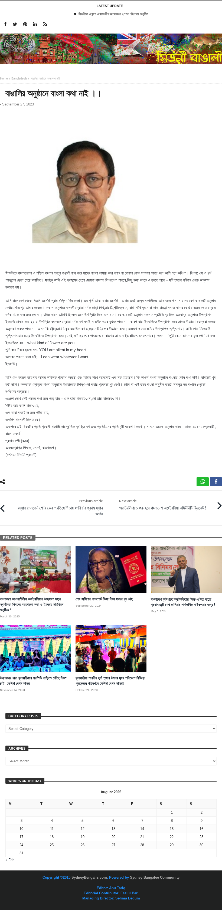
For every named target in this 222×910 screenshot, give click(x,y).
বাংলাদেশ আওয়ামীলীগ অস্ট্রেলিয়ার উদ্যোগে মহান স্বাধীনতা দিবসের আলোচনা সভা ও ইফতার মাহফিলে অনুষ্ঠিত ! (31, 604)
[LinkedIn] (35, 24)
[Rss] (45, 24)
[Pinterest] (25, 24)
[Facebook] (5, 24)
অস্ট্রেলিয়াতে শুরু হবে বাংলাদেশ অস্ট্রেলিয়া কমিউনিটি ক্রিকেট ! (162, 505)
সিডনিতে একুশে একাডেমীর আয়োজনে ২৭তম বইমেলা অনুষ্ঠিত (113, 14)
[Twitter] (15, 24)
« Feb (9, 860)
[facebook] (216, 481)
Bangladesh (19, 78)
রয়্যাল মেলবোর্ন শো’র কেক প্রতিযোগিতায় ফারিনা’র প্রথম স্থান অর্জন (60, 507)
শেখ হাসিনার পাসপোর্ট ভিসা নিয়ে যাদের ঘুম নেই (104, 599)
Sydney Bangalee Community (154, 877)
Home (4, 78)
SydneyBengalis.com (89, 877)
